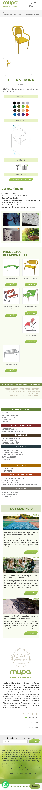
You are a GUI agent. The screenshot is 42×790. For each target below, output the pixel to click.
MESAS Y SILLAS (8, 417)
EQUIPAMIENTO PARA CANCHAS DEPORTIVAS (19, 485)
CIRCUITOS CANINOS (9, 492)
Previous (6, 63)
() (32, 6)
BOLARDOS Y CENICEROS (11, 452)
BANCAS (4, 413)
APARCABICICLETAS (9, 450)
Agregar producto (21, 180)
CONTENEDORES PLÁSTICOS (12, 431)
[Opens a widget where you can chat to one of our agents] (34, 786)
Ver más (11, 284)
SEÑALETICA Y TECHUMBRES (13, 455)
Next (36, 63)
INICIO (4, 12)
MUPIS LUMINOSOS (8, 457)
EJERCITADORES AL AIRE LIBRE (14, 478)
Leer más (30, 633)
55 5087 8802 (33, 727)
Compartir (35, 75)
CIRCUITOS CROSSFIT (10, 480)
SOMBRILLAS (6, 422)
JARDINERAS (6, 420)
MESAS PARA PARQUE (10, 441)
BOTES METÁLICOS (9, 429)
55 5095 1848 (33, 722)
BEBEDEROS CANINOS (10, 494)
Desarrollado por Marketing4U (21, 787)
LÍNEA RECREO (7, 469)
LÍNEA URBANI (7, 471)
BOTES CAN (6, 496)
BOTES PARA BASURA (10, 415)
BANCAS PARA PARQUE (10, 438)
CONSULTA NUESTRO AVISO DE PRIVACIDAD (21, 774)
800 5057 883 (33, 718)
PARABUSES (6, 459)
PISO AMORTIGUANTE (9, 483)
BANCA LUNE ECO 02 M (11, 309)
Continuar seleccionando (12, 75)
